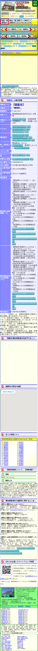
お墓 (30, 485)
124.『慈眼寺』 (12, 29)
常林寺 (21, 463)
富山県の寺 (21, 611)
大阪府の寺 (21, 618)
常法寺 (6, 463)
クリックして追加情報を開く (13, 633)
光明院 (21, 449)
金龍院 (21, 445)
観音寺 (21, 442)
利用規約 (28, 606)
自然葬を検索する (5, 638)
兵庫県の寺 (4, 620)
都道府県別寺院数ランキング (23, 228)
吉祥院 (6, 444)
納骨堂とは (20, 642)
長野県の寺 (21, 614)
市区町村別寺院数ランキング (23, 293)
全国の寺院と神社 (7, 41)
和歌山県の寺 (4, 621)
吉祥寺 (21, 444)
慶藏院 (21, 447)
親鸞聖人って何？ (5, 644)
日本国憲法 (20, 641)
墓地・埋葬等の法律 (22, 638)
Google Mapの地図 (19, 126)
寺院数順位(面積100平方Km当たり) (11, 553)
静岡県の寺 (21, 616)
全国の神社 (23, 41)
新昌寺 (21, 465)
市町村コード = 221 (22, 148)
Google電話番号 (18, 135)
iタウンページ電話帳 (20, 137)
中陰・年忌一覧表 (5, 647)
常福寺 (21, 462)
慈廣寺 (21, 453)
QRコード (34, 568)
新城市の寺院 (22, 46)
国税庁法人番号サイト (20, 159)
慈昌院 (6, 455)
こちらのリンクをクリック (14, 508)
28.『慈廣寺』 (23, 36)
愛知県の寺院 (7, 46)
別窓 (29, 126)
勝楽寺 (6, 458)
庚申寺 (6, 450)
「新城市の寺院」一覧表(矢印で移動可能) (16, 33)
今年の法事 (20, 645)
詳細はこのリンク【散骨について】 (11, 497)
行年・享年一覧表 (5, 636)
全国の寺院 (29, 43)
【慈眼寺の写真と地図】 (10, 86)
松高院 (6, 460)
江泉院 (21, 450)
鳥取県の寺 (21, 621)
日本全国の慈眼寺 (19, 119)
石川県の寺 (4, 612)
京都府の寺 (4, 618)
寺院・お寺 (20, 644)
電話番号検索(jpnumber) (21, 140)
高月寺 (6, 452)
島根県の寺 (4, 623)
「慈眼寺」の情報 (19, 155)
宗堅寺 (6, 457)
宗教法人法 (20, 647)
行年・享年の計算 (5, 641)
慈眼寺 (9, 100)
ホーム (22, 16)
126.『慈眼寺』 (24, 29)
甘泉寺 (6, 442)
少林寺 (21, 458)
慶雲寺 (6, 447)
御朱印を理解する (22, 636)
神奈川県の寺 (21, 609)
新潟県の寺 (4, 611)
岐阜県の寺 (4, 616)
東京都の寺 (4, 609)
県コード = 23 (17, 145)
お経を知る (4, 639)
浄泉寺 (6, 465)
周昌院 (21, 455)
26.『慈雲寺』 (12, 36)
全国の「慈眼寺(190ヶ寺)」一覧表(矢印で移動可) (18, 26)
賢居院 (6, 449)
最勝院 (21, 452)
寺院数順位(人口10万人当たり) (24, 233)
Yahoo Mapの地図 (19, 129)
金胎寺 (6, 445)
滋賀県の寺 (21, 617)
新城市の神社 (16, 43)
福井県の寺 (21, 612)
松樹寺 (21, 460)
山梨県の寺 (4, 614)
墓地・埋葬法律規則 (6, 645)
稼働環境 (20, 606)
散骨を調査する (21, 639)
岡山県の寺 (21, 623)
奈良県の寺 (21, 620)
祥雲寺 (6, 462)
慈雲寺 (6, 453)
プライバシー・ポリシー (9, 606)
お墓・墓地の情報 (5, 642)
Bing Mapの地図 (18, 131)
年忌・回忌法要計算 (6, 648)
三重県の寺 (4, 617)
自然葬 (22, 495)
